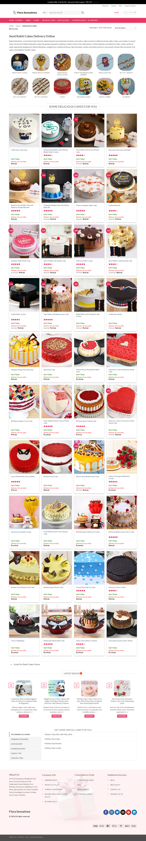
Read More (23, 716)
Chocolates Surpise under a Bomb (120, 641)
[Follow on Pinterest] (128, 812)
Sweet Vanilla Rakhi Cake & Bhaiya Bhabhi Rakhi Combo (56, 151)
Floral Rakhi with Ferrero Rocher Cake (87, 151)
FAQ (120, 6)
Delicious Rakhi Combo (84, 261)
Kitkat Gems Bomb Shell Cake (54, 641)
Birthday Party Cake (51, 476)
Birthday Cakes (48, 20)
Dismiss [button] (95, 2)
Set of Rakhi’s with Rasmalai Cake (120, 261)
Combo (36, 20)
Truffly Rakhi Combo (18, 314)
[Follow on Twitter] (117, 812)
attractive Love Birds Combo (21, 532)
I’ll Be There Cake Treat (19, 150)
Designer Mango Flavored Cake (22, 370)
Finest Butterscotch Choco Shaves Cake (56, 533)
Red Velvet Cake (49, 370)
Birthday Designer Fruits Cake (21, 421)
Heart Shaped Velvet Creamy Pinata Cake (56, 422)
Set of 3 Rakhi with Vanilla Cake (55, 261)
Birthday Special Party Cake (53, 587)
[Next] (137, 701)
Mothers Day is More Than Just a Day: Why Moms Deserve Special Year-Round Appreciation (89, 701)
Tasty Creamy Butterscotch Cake (87, 476)
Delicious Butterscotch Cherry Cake (121, 532)
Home (11, 20)
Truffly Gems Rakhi (115, 314)
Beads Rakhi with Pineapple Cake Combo (87, 315)
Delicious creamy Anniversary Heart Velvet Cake (121, 422)
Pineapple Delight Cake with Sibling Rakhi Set (56, 206)
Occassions (92, 20)
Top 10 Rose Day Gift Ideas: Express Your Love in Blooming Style (122, 701)
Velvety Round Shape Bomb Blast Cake (87, 371)
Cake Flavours (63, 20)
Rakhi (18, 26)
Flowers (18, 20)
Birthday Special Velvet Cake (86, 421)
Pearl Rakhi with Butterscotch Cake (56, 314)
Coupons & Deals (130, 6)
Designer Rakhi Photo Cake (20, 261)
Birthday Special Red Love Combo (88, 532)
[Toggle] (11, 664)
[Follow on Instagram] (111, 812)
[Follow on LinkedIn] (134, 812)
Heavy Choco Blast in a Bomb (86, 641)
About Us (105, 6)
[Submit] (83, 13)
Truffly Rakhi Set (114, 205)
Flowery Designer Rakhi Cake (86, 205)
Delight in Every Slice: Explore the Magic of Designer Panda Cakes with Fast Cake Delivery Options (56, 701)
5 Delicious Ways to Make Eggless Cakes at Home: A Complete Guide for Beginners (24, 701)
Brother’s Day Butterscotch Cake (22, 587)
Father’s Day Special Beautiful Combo (119, 477)
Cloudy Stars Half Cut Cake (85, 587)
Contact (113, 6)
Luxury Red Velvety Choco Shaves (23, 476)
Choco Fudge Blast (17, 641)
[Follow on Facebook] (105, 812)
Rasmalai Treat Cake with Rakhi (120, 150)
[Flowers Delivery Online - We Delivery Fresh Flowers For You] (23, 13)
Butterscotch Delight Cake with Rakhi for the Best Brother (22, 206)
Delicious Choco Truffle (117, 587)
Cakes (27, 20)
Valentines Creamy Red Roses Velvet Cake (121, 371)
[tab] (25, 734)
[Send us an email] (122, 812)
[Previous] (8, 701)
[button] (130, 12)
